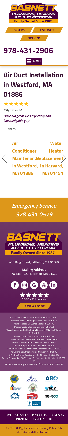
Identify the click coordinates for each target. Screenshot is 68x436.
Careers (39, 419)
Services (22, 415)
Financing (21, 419)
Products (39, 415)
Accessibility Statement (37, 432)
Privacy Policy (48, 428)
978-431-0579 (34, 214)
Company (57, 415)
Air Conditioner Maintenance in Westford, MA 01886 (25, 158)
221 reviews (39, 299)
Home (8, 415)
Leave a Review (34, 306)
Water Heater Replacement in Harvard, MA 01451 (49, 158)
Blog (52, 419)
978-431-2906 (28, 50)
